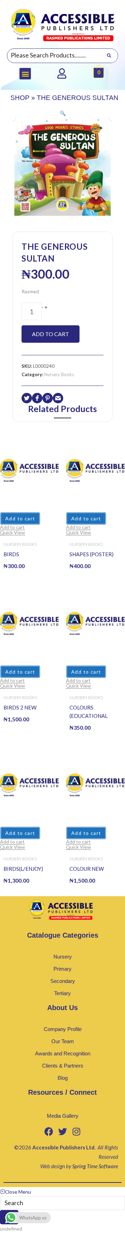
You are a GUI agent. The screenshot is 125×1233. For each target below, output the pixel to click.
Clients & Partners (62, 1066)
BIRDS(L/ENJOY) (23, 869)
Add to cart (50, 334)
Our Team (62, 1041)
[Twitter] (62, 1131)
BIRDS (11, 554)
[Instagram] (76, 1131)
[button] (25, 73)
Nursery (62, 957)
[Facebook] (49, 1131)
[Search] (109, 56)
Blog (63, 1078)
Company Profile (63, 1029)
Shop (20, 97)
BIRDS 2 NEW (19, 707)
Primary (62, 969)
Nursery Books (59, 374)
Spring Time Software (95, 1166)
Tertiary (62, 993)
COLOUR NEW (86, 869)
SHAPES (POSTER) (91, 554)
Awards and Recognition (62, 1053)
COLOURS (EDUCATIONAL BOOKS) (88, 712)
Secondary (62, 981)
